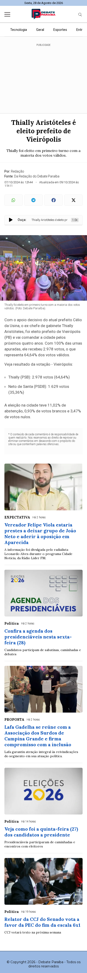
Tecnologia (18, 30)
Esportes (60, 30)
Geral (40, 30)
